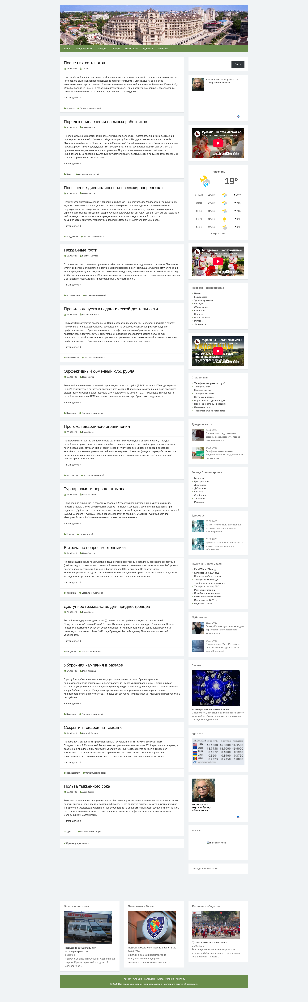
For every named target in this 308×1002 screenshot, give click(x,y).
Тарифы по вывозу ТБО (206, 586)
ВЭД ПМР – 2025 (203, 603)
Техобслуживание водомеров (209, 583)
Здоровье (148, 48)
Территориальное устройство (209, 410)
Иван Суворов (88, 193)
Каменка (198, 491)
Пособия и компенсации (207, 593)
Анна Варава (88, 792)
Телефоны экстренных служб (209, 383)
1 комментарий (86, 534)
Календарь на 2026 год (206, 572)
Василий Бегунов (90, 256)
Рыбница (199, 502)
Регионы (70, 534)
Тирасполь (199, 498)
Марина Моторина (90, 315)
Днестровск (200, 485)
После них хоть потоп (84, 63)
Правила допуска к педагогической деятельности (111, 309)
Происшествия (73, 295)
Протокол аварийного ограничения (97, 426)
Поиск (238, 64)
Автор (85, 69)
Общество (71, 652)
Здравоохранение (203, 300)
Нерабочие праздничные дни (209, 400)
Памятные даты (202, 407)
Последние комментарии (205, 868)
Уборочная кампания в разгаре (93, 665)
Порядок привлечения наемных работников (105, 121)
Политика (199, 314)
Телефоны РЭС (202, 386)
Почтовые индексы (204, 397)
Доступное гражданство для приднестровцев (107, 606)
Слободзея (200, 495)
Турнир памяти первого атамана (94, 488)
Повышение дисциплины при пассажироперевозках (113, 187)
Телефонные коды (204, 393)
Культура (199, 303)
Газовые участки (202, 390)
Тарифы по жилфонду (206, 579)
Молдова (102, 48)
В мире (116, 48)
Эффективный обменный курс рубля (99, 371)
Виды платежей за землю (207, 596)
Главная (66, 48)
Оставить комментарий (90, 108)
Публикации (131, 48)
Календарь (149, 978)
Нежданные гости (80, 250)
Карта (160, 978)
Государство (72, 237)
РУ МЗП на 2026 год (205, 569)
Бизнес (69, 174)
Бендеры (199, 478)
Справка (137, 978)
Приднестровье (84, 48)
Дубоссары (200, 488)
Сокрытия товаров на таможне (93, 727)
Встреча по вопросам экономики (95, 547)
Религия (169, 978)
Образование (72, 358)
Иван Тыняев (88, 377)
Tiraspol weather (218, 234)
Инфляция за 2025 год (206, 600)
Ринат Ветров (88, 127)
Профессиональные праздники (210, 403)
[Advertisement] (122, 873)
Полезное (163, 48)
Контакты (180, 978)
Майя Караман (89, 495)
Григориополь (201, 481)
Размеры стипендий (204, 590)
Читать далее (75, 98)
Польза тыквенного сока (87, 786)
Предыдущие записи (77, 843)
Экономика (71, 413)
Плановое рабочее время (207, 576)
